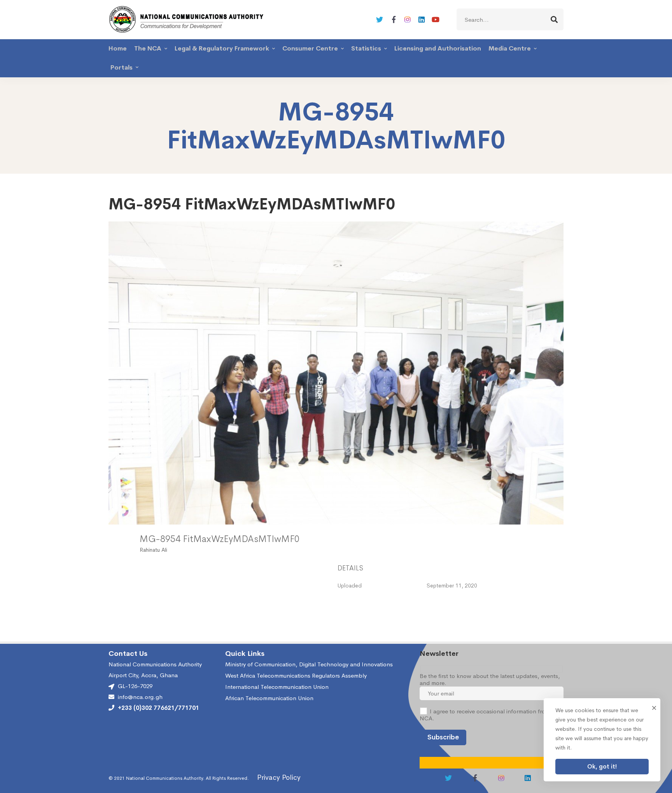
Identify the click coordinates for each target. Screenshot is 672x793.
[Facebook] (393, 19)
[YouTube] (435, 19)
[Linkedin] (421, 19)
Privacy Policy (279, 777)
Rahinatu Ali (153, 549)
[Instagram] (407, 19)
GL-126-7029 (135, 686)
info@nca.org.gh (140, 697)
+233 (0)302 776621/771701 (158, 707)
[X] (379, 19)
